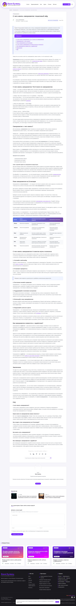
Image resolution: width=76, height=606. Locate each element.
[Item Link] (12, 552)
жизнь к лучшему (19, 264)
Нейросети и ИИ (61, 578)
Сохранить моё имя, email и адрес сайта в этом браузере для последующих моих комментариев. (31, 531)
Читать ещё (38, 483)
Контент (60, 576)
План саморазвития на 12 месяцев (24, 42)
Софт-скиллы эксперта (63, 585)
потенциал (38, 313)
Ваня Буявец (14, 3)
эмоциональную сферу (37, 61)
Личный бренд (61, 581)
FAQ (17, 49)
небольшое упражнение (43, 73)
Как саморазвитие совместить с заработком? (27, 46)
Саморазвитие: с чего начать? (23, 41)
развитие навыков (17, 68)
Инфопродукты (66, 576)
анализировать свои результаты (43, 201)
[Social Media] (72, 597)
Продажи (68, 581)
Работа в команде (62, 583)
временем (28, 100)
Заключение (19, 47)
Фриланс (68, 578)
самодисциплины (57, 174)
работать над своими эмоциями (32, 355)
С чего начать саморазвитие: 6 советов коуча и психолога (30, 44)
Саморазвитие (61, 587)
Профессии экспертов (62, 579)
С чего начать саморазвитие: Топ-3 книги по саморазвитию (30, 39)
